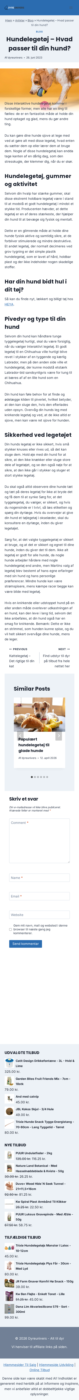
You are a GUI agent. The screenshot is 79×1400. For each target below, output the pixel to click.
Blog (31, 20)
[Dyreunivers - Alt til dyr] (14, 7)
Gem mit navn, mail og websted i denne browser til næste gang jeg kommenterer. (40, 929)
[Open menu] (70, 8)
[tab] (32, 777)
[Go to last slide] (20, 736)
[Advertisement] (39, 998)
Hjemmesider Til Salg (19, 1365)
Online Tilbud (40, 1370)
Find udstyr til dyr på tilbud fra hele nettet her (56, 658)
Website (17, 915)
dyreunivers (15, 57)
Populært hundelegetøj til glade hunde (33, 745)
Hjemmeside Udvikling (56, 1365)
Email (16, 896)
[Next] (58, 736)
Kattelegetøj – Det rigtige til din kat (21, 658)
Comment (20, 823)
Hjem (8, 20)
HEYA (9, 304)
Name (17, 878)
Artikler (20, 20)
